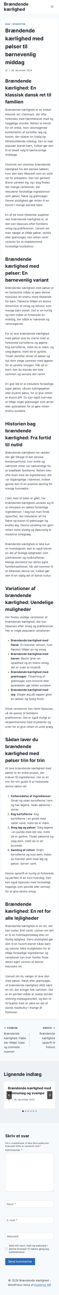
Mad (7, 24)
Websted (13, 1236)
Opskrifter (18, 24)
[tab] (23, 1111)
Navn (11, 1204)
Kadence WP (42, 1285)
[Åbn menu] (52, 6)
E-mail (12, 1220)
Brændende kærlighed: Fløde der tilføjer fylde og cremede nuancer (15, 1040)
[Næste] (49, 1095)
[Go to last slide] (9, 1095)
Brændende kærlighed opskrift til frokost (47, 1038)
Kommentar (14, 1150)
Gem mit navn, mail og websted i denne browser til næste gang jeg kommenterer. (29, 1249)
